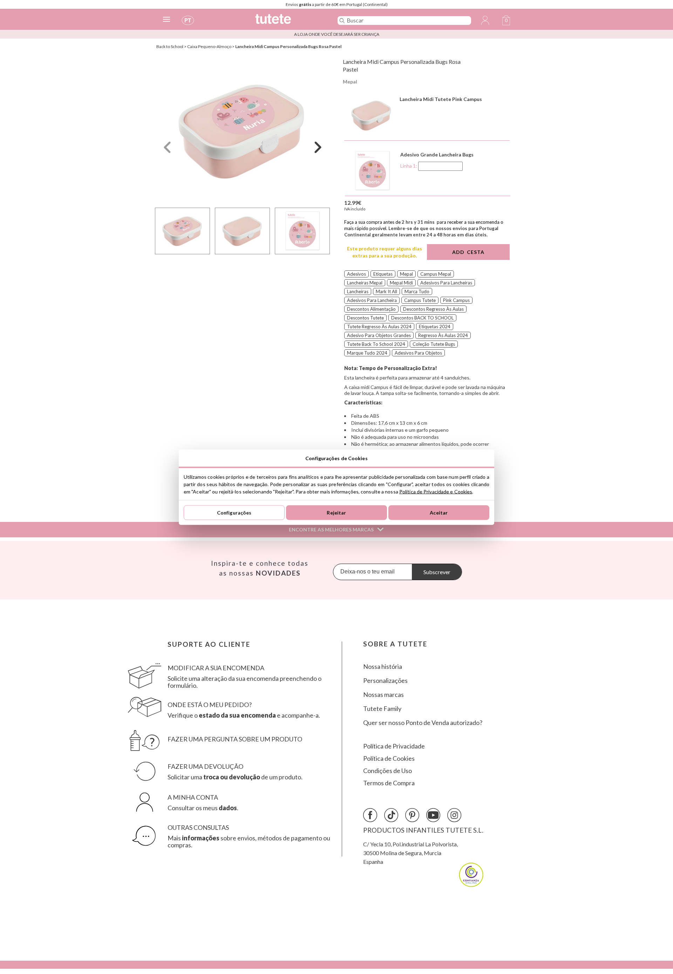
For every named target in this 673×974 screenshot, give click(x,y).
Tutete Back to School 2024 (376, 344)
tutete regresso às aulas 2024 (379, 326)
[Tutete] (288, 22)
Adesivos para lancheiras (446, 283)
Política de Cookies (389, 758)
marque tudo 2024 (367, 353)
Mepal (350, 82)
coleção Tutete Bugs (434, 344)
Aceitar (439, 513)
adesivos (356, 274)
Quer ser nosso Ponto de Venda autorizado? (422, 722)
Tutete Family (382, 708)
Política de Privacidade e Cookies (435, 491)
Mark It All (386, 291)
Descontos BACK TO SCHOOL (422, 318)
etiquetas (383, 274)
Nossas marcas (383, 694)
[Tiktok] (391, 815)
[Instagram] (454, 815)
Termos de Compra (389, 783)
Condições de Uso (387, 770)
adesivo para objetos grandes (379, 335)
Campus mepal (435, 274)
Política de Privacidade (394, 746)
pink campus (456, 300)
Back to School (169, 46)
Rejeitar (336, 513)
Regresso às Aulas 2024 (443, 335)
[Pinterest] (412, 815)
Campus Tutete (420, 300)
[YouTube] (433, 815)
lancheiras (357, 291)
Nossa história (382, 666)
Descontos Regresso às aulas (433, 309)
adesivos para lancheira (372, 300)
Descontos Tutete (365, 318)
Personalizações (385, 680)
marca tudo (417, 291)
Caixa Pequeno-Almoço (209, 46)
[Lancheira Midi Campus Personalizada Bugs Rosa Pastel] (242, 131)
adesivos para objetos (418, 353)
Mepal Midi (401, 283)
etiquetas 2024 (434, 326)
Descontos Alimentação (371, 309)
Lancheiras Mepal (364, 283)
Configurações (234, 513)
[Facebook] (370, 815)
